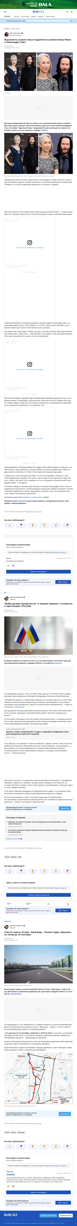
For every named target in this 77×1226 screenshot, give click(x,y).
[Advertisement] (38, 108)
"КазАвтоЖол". (16, 994)
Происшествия (50, 16)
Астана (7, 1132)
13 (32, 872)
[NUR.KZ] (38, 11)
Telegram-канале (18, 501)
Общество (7, 921)
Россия (7, 857)
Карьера (16, 16)
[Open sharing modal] (48, 903)
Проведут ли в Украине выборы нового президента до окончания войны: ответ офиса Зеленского (37, 823)
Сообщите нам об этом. (33, 511)
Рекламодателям (65, 1215)
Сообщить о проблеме (48, 1215)
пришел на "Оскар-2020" (32, 497)
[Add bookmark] (68, 904)
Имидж (33, 16)
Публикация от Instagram (29, 272)
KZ (67, 12)
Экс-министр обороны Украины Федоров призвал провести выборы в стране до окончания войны (37, 831)
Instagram (64, 582)
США (19, 857)
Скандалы (40, 16)
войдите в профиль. (60, 552)
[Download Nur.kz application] (38, 4)
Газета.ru (58, 663)
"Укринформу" (19, 707)
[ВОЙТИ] (72, 12)
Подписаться (64, 808)
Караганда (21, 1132)
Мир (5, 593)
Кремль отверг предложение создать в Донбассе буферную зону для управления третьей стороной (37, 733)
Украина (13, 857)
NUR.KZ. (45, 130)
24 (9, 872)
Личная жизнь (25, 16)
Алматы (13, 1132)
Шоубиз (7, 16)
